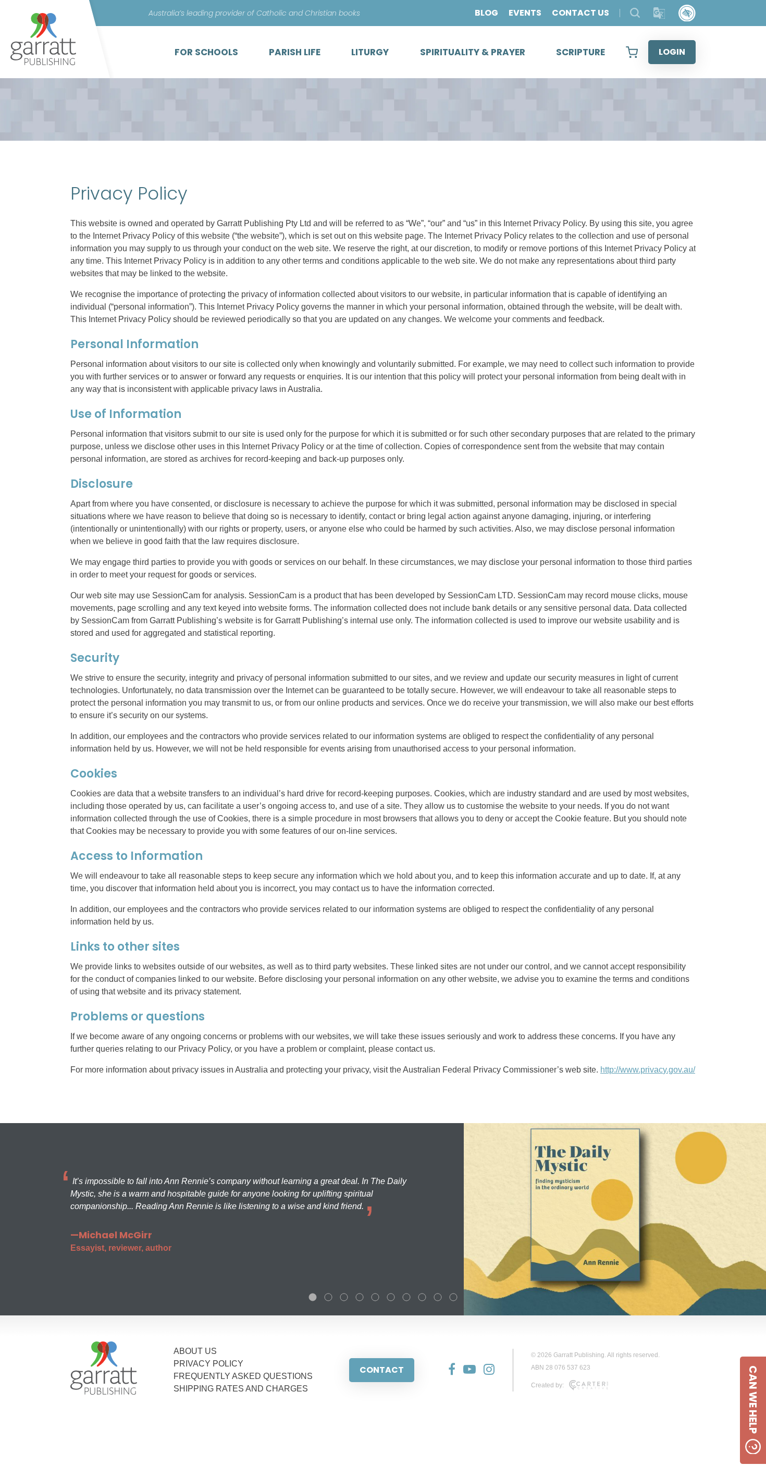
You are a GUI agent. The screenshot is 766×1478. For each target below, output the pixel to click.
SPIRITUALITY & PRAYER (472, 52)
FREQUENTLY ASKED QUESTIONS (243, 1376)
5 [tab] (375, 1297)
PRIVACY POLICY (208, 1363)
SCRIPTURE (580, 52)
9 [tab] (438, 1297)
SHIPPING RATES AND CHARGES (241, 1388)
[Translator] (659, 13)
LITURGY (370, 52)
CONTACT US (580, 13)
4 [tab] (359, 1297)
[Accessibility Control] (687, 13)
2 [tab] (328, 1297)
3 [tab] (344, 1297)
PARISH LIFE (294, 52)
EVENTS (525, 13)
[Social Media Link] (447, 1370)
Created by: (547, 1385)
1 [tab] (312, 1297)
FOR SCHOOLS (206, 52)
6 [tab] (391, 1297)
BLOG (486, 13)
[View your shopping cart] (632, 52)
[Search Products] (635, 13)
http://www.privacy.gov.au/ (647, 1069)
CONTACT (382, 1370)
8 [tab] (422, 1297)
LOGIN (672, 52)
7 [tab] (406, 1297)
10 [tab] (453, 1297)
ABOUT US (195, 1351)
